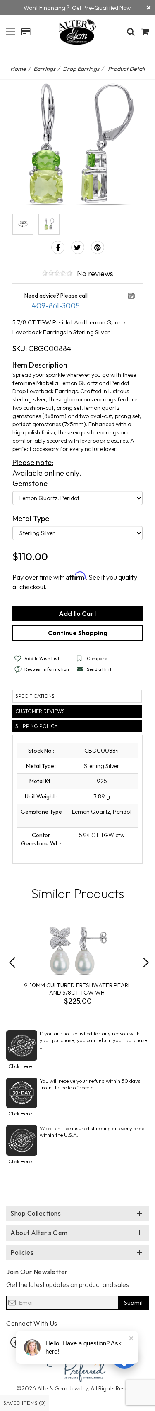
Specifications (35, 696)
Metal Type (30, 518)
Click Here (20, 1066)
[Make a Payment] (25, 32)
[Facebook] (57, 247)
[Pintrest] (97, 247)
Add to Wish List (41, 658)
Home (18, 69)
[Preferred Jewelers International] (78, 1367)
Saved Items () (24, 1402)
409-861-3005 (56, 305)
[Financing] (148, 7)
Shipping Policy (36, 726)
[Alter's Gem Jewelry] (10, 30)
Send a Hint (99, 669)
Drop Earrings (81, 69)
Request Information (46, 669)
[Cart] (145, 32)
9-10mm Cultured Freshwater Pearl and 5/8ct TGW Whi (77, 988)
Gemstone (30, 483)
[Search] (130, 32)
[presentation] (12, 962)
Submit (133, 1302)
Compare (97, 658)
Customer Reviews (40, 711)
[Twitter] (77, 247)
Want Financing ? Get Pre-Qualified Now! (78, 8)
